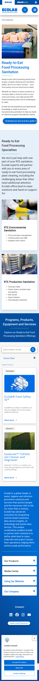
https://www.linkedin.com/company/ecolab (11, 615)
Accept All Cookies (19, 662)
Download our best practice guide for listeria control (21, 121)
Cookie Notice (19, 656)
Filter (9, 358)
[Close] (34, 638)
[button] (25, 10)
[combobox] (15, 349)
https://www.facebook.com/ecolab (17, 615)
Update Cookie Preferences (19, 623)
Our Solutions (8, 20)
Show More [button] (9, 420)
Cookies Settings (19, 673)
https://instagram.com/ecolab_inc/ (23, 615)
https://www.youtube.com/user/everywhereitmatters (29, 615)
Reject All (19, 668)
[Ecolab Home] (9, 10)
